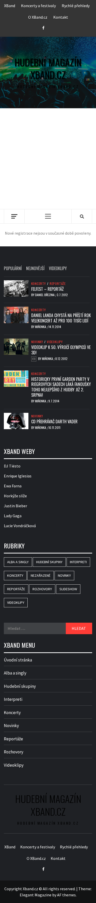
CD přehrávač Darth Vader (54, 421)
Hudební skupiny (49, 562)
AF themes (66, 894)
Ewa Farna (13, 485)
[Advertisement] (48, 159)
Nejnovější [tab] (35, 268)
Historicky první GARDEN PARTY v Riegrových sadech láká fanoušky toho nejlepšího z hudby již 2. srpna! (61, 387)
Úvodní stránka (18, 660)
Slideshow (68, 589)
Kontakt (60, 17)
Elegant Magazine (35, 894)
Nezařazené (40, 575)
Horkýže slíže (15, 495)
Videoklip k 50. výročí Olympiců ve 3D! (61, 350)
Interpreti (78, 562)
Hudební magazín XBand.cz (48, 68)
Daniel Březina (45, 295)
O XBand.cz (37, 17)
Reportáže (58, 283)
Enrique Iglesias (17, 475)
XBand (9, 5)
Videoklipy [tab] (58, 268)
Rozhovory (42, 589)
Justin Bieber (15, 505)
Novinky (37, 341)
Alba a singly (18, 562)
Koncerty (38, 283)
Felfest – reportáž (47, 289)
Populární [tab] (13, 268)
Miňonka (41, 326)
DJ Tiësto (12, 465)
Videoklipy (55, 341)
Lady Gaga (13, 515)
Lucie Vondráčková (20, 525)
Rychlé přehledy (76, 5)
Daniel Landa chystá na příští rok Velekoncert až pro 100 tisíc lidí (61, 318)
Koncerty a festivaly (38, 5)
